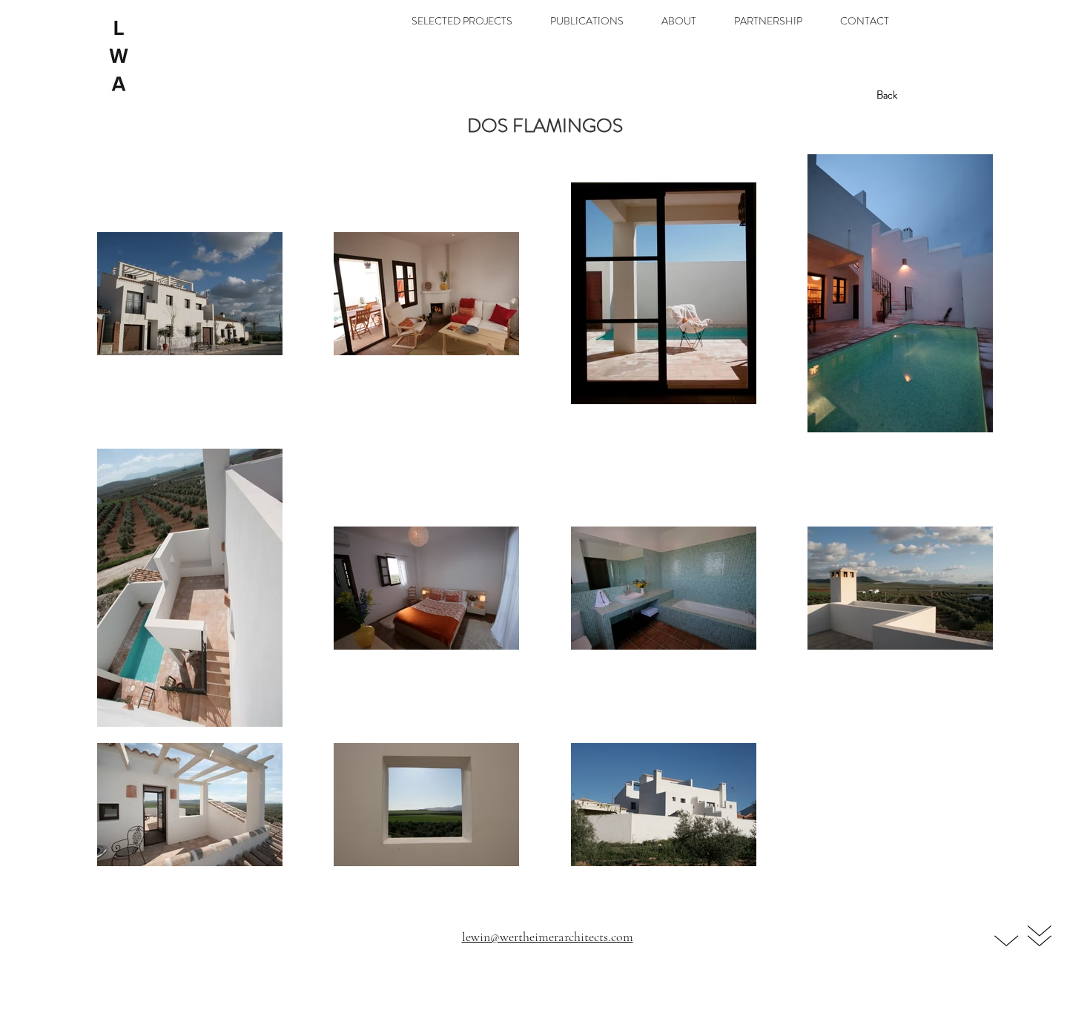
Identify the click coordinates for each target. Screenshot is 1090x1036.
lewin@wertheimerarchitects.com (547, 936)
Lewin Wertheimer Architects (549, 954)
